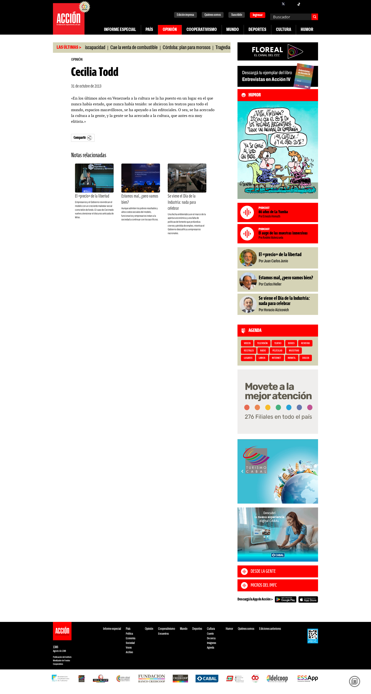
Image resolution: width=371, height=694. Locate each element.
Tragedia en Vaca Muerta (218, 47)
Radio (263, 351)
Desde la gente (263, 571)
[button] (276, 499)
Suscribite (236, 15)
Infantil (292, 358)
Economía (130, 638)
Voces (129, 647)
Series (291, 343)
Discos (305, 358)
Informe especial (120, 30)
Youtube (306, 4)
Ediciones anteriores (270, 629)
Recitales (249, 351)
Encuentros (163, 633)
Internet (276, 358)
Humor (307, 30)
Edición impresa (185, 15)
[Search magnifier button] (314, 17)
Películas (277, 351)
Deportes (257, 30)
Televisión (262, 343)
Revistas (305, 343)
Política (129, 633)
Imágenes (211, 643)
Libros (262, 358)
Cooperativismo (201, 30)
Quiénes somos (212, 15)
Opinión (170, 30)
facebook (275, 4)
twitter (283, 4)
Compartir (80, 138)
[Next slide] (313, 471)
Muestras (294, 351)
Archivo (129, 652)
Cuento (210, 633)
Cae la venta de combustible (115, 47)
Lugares (248, 358)
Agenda (210, 647)
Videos (247, 343)
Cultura (283, 30)
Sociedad (130, 643)
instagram (291, 4)
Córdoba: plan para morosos (168, 47)
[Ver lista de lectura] (354, 681)
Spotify (314, 4)
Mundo (232, 30)
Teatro (277, 343)
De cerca (211, 638)
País (149, 30)
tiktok (299, 4)
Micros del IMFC (264, 585)
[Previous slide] (242, 471)
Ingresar (258, 15)
